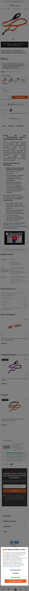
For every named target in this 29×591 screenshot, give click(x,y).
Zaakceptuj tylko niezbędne (15, 571)
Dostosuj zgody (15, 577)
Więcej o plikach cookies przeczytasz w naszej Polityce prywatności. (14, 565)
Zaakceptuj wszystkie (15, 581)
